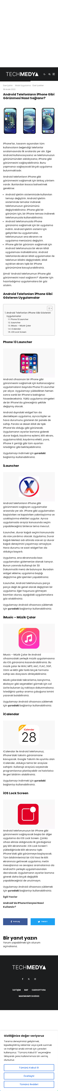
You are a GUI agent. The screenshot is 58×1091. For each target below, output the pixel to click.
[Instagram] (35, 979)
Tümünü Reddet (29, 1084)
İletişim (17, 990)
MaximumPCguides (29, 996)
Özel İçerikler (38, 85)
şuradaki (39, 453)
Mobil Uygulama (23, 85)
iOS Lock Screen (18, 332)
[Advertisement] (29, 38)
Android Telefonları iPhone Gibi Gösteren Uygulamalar (28, 314)
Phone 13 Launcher (19, 319)
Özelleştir (29, 1076)
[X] (29, 979)
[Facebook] (23, 979)
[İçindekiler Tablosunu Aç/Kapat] (48, 308)
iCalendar (16, 329)
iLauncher (15, 322)
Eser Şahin (8, 85)
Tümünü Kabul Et (29, 1067)
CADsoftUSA (39, 990)
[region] (29, 1061)
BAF (26, 990)
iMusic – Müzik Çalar (21, 325)
